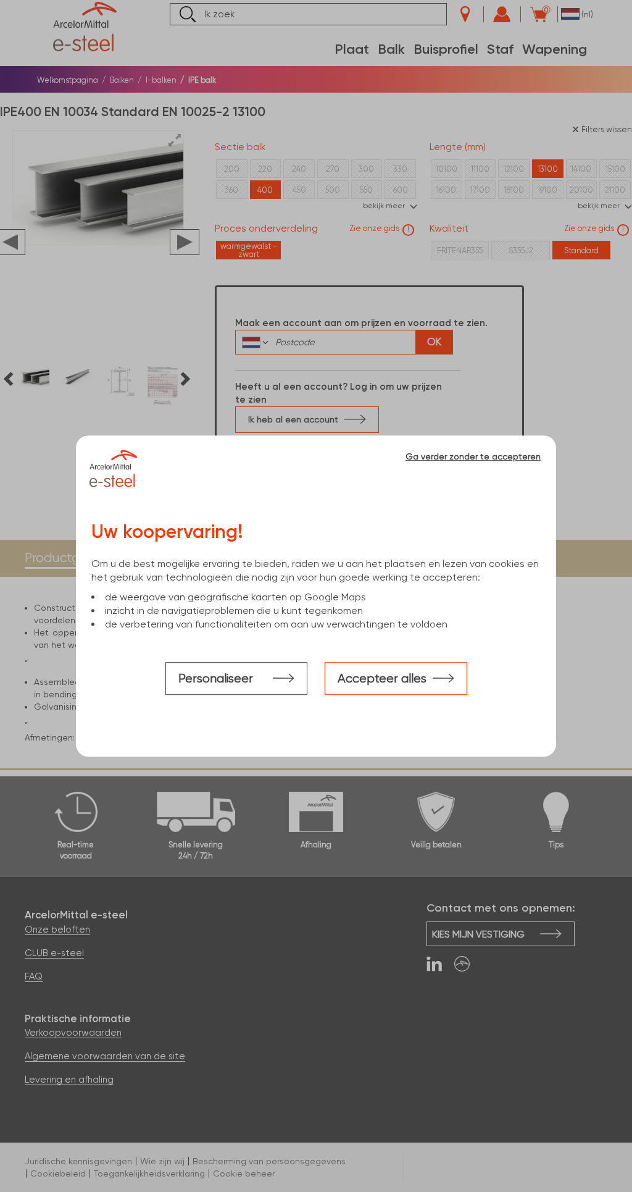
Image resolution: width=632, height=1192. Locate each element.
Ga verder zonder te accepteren (473, 456)
